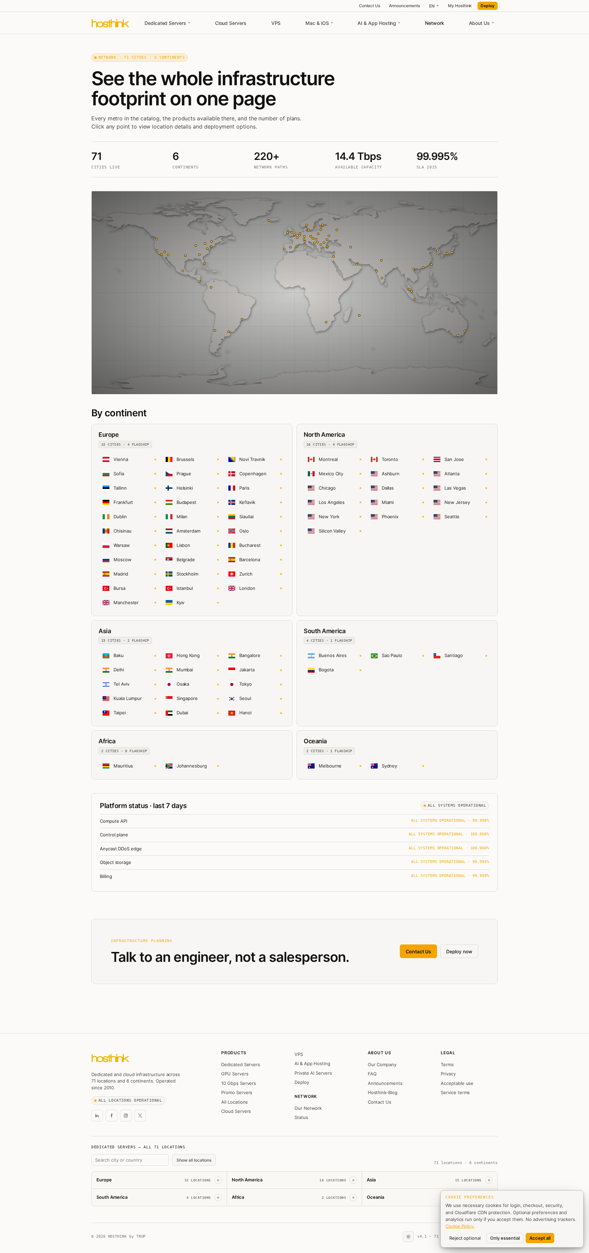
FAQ (372, 1073)
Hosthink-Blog (382, 1092)
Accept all (539, 1238)
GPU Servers (234, 1073)
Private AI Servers (313, 1073)
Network (434, 23)
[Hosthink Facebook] (111, 1115)
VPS (276, 23)
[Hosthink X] (140, 1115)
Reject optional (465, 1238)
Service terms (455, 1092)
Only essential (505, 1238)
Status (301, 1117)
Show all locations (194, 1160)
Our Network (308, 1108)
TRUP (141, 1236)
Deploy (488, 5)
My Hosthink (460, 5)
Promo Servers (236, 1092)
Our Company (382, 1064)
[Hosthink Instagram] (126, 1115)
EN (432, 6)
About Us (479, 23)
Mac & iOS (317, 23)
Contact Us (369, 5)
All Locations (234, 1102)
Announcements (404, 5)
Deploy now (459, 951)
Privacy (448, 1073)
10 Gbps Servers (238, 1083)
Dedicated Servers (165, 23)
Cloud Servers (230, 23)
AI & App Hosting (377, 23)
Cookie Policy (459, 1226)
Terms (447, 1064)
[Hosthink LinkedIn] (97, 1115)
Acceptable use (457, 1083)
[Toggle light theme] (408, 1236)
